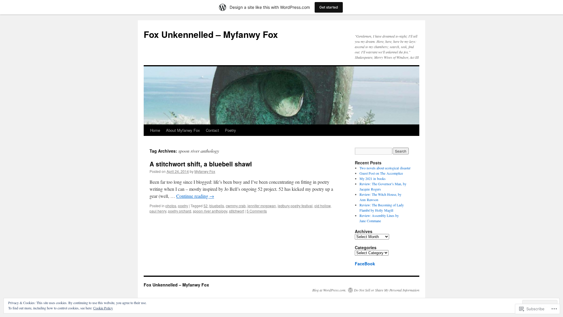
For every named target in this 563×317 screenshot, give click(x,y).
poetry (183, 205)
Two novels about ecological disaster (385, 168)
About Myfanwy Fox (183, 130)
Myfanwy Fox (204, 171)
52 (206, 205)
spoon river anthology (210, 210)
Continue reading (195, 196)
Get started (328, 7)
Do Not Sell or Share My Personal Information (386, 290)
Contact (212, 130)
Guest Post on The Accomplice (381, 173)
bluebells (216, 205)
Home (155, 130)
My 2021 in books (372, 178)
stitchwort (236, 210)
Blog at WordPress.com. (329, 290)
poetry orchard (179, 210)
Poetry (230, 130)
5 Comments (257, 210)
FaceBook (365, 264)
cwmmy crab (236, 205)
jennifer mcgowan (261, 205)
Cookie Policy (103, 308)
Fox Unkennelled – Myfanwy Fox (211, 34)
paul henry (158, 210)
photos (170, 205)
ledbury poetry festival (295, 205)
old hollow (322, 205)
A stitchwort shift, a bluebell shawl (201, 163)
